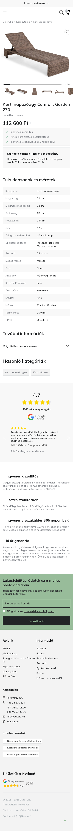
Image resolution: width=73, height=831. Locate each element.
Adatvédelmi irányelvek (16, 804)
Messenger (13, 721)
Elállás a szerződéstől (49, 678)
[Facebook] (49, 799)
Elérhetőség (9, 676)
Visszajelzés (10, 671)
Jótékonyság (10, 653)
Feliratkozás (36, 621)
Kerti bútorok (23, 21)
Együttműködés (12, 666)
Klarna (40, 673)
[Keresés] (61, 12)
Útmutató (42, 320)
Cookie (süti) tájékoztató (17, 816)
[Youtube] (61, 799)
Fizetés (40, 653)
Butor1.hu (8, 21)
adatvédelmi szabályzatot (39, 611)
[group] (36, 435)
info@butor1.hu (16, 716)
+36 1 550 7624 (16, 702)
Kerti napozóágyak (43, 21)
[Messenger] (62, 823)
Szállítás (41, 648)
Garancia (41, 663)
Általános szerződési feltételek (20, 810)
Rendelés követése (47, 658)
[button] (36, 3)
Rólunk (6, 648)
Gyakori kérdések (46, 668)
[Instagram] (55, 799)
